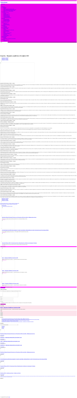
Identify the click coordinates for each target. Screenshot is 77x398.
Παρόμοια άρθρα (4, 205)
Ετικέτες (3, 328)
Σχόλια (3, 327)
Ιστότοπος (1, 301)
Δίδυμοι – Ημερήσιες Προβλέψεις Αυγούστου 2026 (10, 283)
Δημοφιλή (3, 326)
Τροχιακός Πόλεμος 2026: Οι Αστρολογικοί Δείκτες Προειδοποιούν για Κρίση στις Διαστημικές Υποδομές (15, 320)
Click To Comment (2, 287)
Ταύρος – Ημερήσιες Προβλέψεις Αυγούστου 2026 (10, 270)
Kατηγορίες (1, 324)
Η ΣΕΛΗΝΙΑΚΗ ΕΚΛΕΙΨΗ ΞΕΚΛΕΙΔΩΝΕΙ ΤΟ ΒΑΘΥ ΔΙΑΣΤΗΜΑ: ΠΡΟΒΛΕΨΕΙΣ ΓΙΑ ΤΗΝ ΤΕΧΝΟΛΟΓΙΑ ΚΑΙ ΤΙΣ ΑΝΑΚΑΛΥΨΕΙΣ (25, 230)
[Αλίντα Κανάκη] (3, 2)
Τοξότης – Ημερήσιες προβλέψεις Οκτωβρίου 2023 (9, 203)
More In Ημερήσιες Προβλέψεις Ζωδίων (7, 206)
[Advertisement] (38, 48)
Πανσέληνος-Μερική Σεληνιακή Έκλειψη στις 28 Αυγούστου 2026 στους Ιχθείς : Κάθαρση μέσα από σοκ (19, 217)
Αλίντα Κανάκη (2, 335)
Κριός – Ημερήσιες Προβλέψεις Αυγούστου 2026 (10, 257)
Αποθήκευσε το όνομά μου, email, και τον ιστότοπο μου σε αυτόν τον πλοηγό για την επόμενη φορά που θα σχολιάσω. (16, 302)
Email (1, 299)
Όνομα (1, 298)
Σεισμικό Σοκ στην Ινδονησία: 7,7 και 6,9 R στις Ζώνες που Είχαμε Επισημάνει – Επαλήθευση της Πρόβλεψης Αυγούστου (17, 321)
